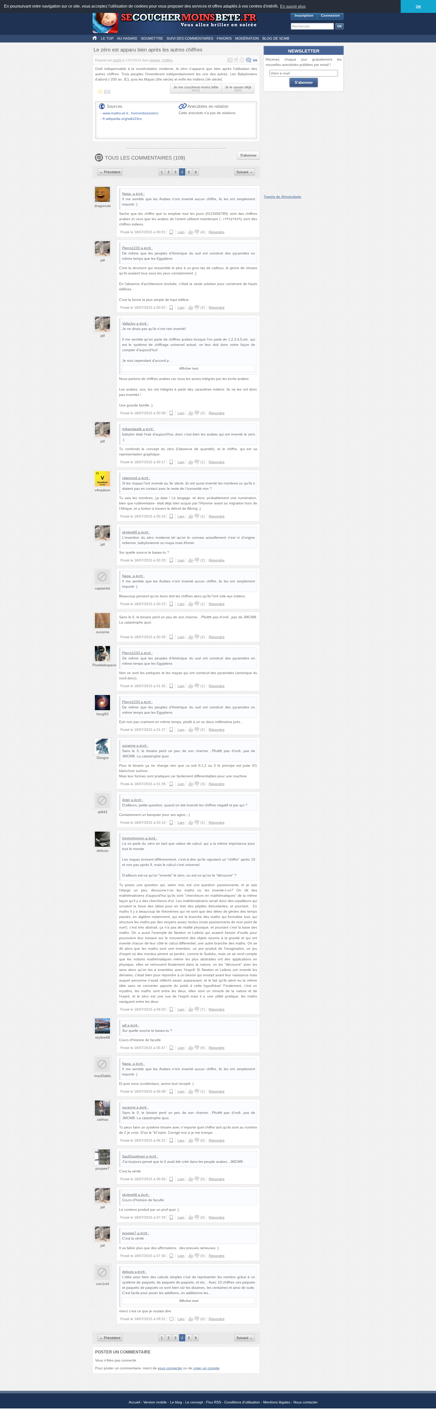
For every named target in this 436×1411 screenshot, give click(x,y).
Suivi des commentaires (190, 38)
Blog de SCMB (275, 38)
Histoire (155, 60)
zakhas (102, 1119)
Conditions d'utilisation (242, 1402)
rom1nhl (102, 1284)
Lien (181, 232)
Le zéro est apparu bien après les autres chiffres (148, 50)
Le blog (176, 1402)
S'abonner (248, 155)
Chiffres (167, 60)
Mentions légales (276, 1402)
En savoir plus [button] (293, 6)
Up (190, 232)
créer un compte (206, 1368)
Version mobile (155, 1402)
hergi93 (102, 714)
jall (102, 260)
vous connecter (170, 1368)
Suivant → (244, 172)
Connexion (330, 15)
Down (196, 232)
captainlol (102, 588)
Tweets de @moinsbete (282, 197)
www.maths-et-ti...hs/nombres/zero (130, 113)
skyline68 (129, 532)
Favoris (224, 38)
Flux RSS (213, 1402)
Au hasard (127, 38)
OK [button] (418, 7)
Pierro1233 (131, 248)
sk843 (102, 812)
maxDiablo (102, 1076)
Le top (107, 38)
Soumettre (152, 38)
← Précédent (109, 172)
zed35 (117, 60)
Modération (247, 38)
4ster (126, 800)
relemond (129, 478)
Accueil (134, 1402)
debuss (102, 851)
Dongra (102, 758)
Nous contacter (305, 1402)
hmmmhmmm (133, 838)
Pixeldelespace (104, 665)
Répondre (217, 232)
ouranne (102, 632)
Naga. (127, 194)
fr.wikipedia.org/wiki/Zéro (122, 119)
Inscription (304, 15)
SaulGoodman (133, 1156)
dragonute (102, 206)
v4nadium (102, 490)
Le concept (194, 1402)
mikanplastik (132, 429)
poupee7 (102, 1168)
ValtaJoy (128, 323)
